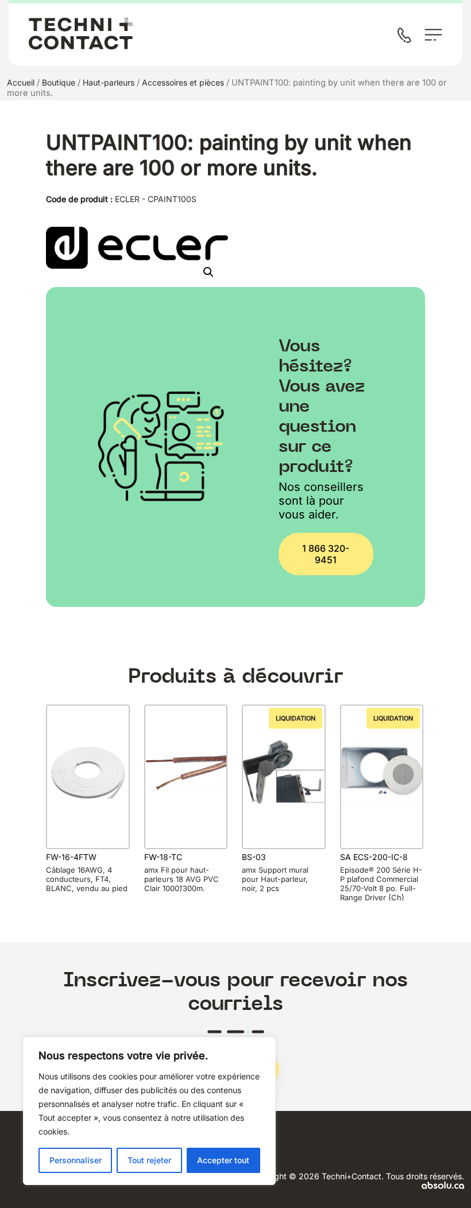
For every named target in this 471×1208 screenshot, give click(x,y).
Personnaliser (75, 1160)
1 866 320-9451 (325, 554)
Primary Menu (433, 35)
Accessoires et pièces (183, 82)
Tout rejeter (149, 1160)
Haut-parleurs (108, 82)
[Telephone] (406, 36)
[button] (208, 272)
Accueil (20, 82)
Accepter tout (223, 1160)
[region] (149, 1111)
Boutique (58, 82)
